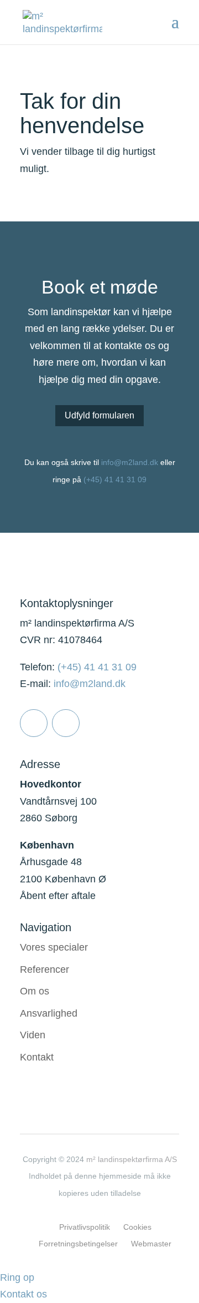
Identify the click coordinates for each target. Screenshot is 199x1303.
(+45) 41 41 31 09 (114, 479)
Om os (34, 991)
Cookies (137, 1227)
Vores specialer (54, 947)
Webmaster (151, 1243)
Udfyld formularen (99, 415)
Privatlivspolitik (84, 1227)
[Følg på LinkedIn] (34, 723)
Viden (32, 1035)
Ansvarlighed (48, 1013)
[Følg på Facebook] (66, 723)
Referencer (44, 969)
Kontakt (37, 1057)
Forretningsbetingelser (78, 1243)
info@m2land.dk (129, 462)
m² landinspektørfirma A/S (131, 1159)
